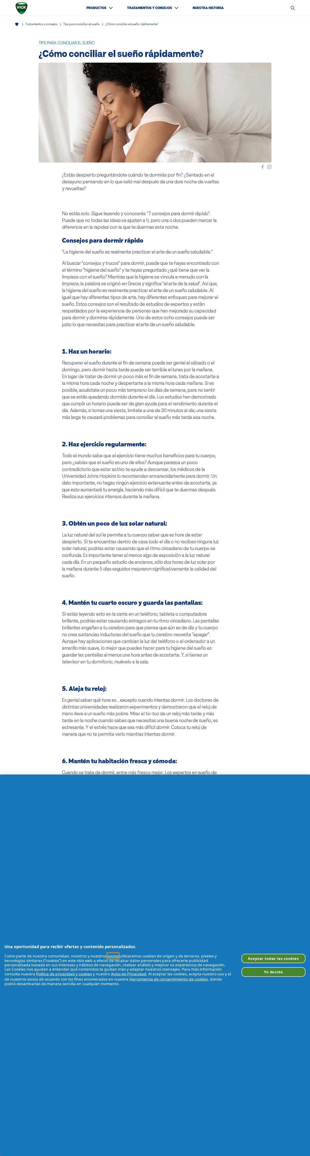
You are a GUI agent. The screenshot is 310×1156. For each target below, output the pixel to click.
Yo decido (273, 971)
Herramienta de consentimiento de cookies (168, 979)
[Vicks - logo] (21, 8)
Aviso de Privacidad (128, 973)
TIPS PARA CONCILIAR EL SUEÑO (67, 42)
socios (113, 956)
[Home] (17, 24)
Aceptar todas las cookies (273, 958)
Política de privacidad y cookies (64, 973)
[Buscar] (293, 8)
